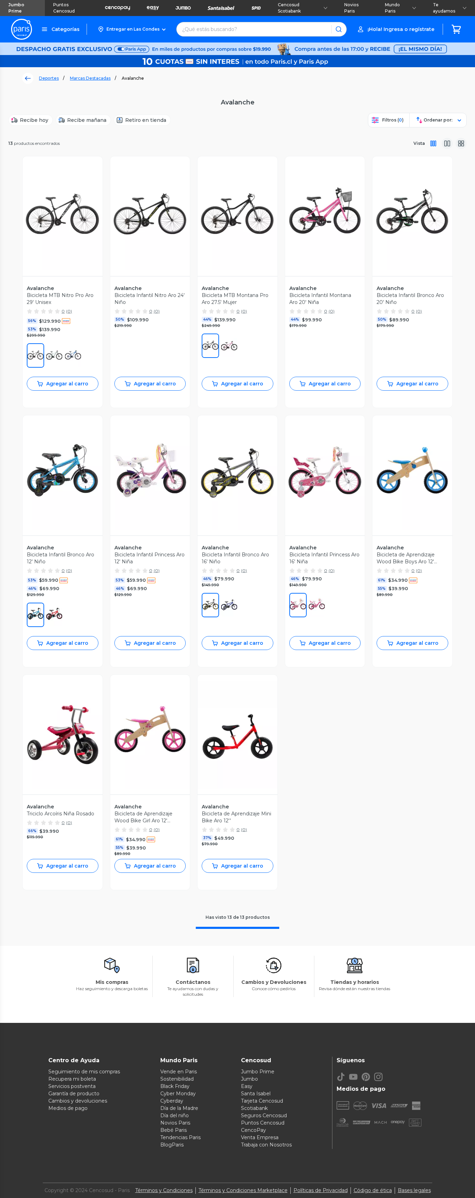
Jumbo (249, 1079)
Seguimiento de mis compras (84, 1071)
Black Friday (175, 1086)
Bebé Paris (173, 1130)
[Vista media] (447, 143)
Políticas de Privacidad (320, 1190)
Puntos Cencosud (64, 8)
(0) (69, 311)
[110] (298, 605)
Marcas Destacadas (90, 78)
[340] (54, 355)
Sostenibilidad (177, 1079)
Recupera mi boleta (72, 1079)
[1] (35, 355)
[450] (35, 615)
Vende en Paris (178, 1071)
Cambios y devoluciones (77, 1101)
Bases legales (414, 1190)
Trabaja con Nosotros (266, 1145)
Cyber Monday (178, 1093)
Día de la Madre (179, 1108)
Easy (246, 1086)
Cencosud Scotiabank (289, 8)
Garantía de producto (73, 1093)
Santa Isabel (256, 1093)
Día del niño (174, 1115)
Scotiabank (254, 1108)
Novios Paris (351, 8)
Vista (419, 143)
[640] (54, 615)
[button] (131, 29)
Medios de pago (68, 1108)
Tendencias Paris (180, 1137)
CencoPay (253, 1130)
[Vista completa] (433, 143)
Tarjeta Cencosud (262, 1101)
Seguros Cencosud (264, 1115)
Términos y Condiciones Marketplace (243, 1190)
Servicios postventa (72, 1086)
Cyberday (171, 1101)
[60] (210, 605)
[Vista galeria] (461, 143)
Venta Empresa (260, 1137)
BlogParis (172, 1145)
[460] (73, 355)
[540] (316, 605)
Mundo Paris (392, 8)
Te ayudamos (444, 8)
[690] (229, 346)
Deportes (49, 78)
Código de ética (373, 1190)
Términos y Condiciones (164, 1190)
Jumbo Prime (16, 8)
